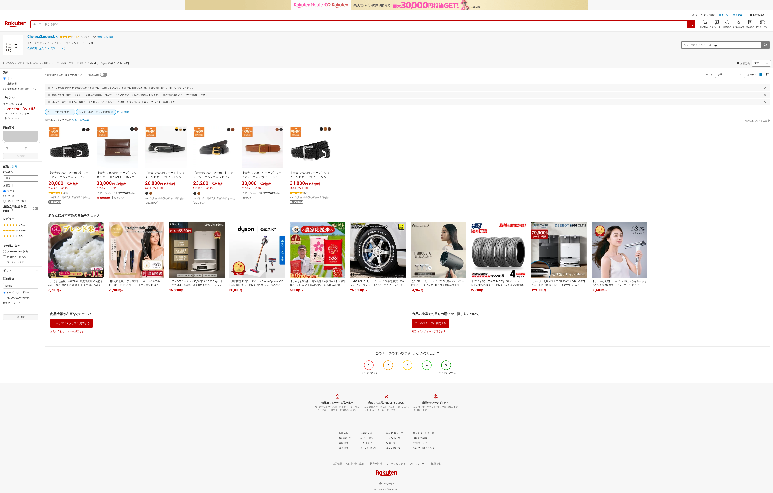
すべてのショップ (12, 63)
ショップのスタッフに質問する (71, 323)
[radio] (4, 78)
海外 (14, 166)
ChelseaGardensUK (42, 36)
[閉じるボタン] (765, 87)
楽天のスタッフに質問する (430, 323)
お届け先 (8, 172)
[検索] (691, 24)
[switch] (35, 208)
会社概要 (32, 48)
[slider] (3, 141)
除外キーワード (11, 303)
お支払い (44, 48)
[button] (759, 15)
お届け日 (8, 185)
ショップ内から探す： (696, 45)
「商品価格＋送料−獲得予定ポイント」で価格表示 (71, 74)
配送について (58, 48)
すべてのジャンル (13, 103)
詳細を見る (169, 102)
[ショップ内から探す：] (765, 45)
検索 (22, 156)
